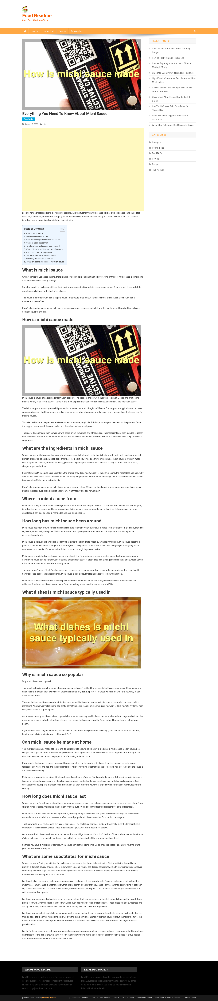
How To (34, 31)
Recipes (62, 31)
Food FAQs (28, 119)
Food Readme (37, 15)
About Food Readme (79, 998)
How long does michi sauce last (39, 258)
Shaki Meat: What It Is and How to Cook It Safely (171, 99)
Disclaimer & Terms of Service (167, 998)
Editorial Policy (190, 998)
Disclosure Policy (144, 998)
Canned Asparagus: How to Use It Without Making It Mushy (171, 65)
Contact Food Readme (101, 998)
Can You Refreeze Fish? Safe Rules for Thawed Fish (170, 108)
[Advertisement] (83, 149)
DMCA (116, 998)
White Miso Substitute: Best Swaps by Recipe (173, 125)
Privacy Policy (128, 998)
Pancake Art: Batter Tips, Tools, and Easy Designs (171, 50)
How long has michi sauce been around (43, 246)
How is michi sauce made (37, 237)
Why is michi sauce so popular (39, 252)
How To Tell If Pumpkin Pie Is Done (168, 58)
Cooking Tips (77, 31)
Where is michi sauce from (37, 243)
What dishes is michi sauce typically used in (44, 249)
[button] (60, 229)
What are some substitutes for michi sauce (45, 262)
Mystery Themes (49, 998)
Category (156, 142)
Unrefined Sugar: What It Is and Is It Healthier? (173, 73)
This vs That (48, 31)
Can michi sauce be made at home (40, 255)
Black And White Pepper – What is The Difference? (170, 117)
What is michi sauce (34, 233)
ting (44, 124)
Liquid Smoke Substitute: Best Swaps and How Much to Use (174, 80)
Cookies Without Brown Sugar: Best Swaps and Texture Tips (172, 90)
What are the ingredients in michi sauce (43, 240)
